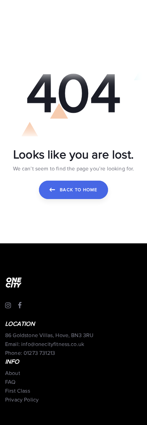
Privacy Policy (22, 400)
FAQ (10, 382)
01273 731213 (39, 353)
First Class (17, 391)
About (12, 373)
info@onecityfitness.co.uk (52, 344)
